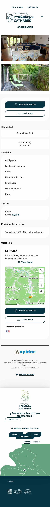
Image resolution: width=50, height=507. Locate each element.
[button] (27, 17)
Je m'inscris (13, 419)
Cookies (11, 481)
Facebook (16, 434)
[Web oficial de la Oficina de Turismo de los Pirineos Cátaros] (18, 17)
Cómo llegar (25, 436)
